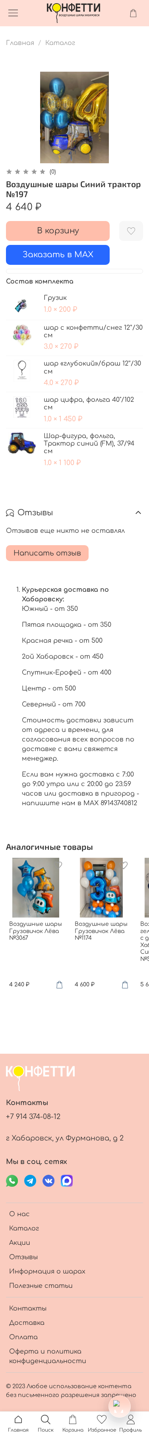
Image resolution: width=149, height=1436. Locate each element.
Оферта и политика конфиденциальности (47, 1356)
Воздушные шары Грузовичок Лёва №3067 (35, 931)
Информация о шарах (47, 1271)
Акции (19, 1242)
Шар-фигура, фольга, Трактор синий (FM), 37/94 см (89, 443)
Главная (20, 43)
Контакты (27, 1308)
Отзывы (23, 1257)
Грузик (55, 297)
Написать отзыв (47, 553)
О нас (19, 1214)
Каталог (60, 43)
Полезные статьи (41, 1285)
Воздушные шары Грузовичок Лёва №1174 (101, 931)
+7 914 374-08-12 (33, 1117)
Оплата (23, 1337)
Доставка (27, 1322)
